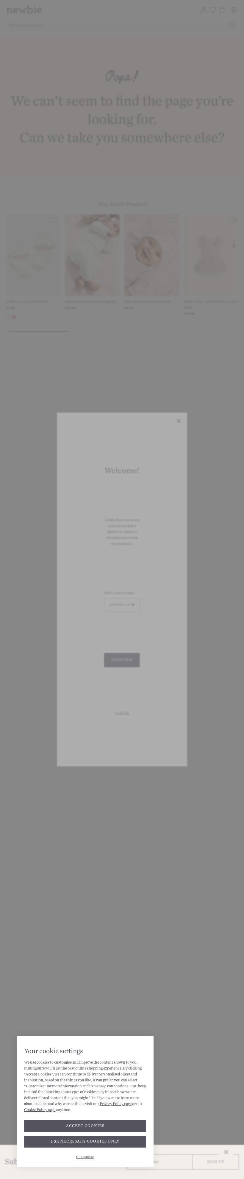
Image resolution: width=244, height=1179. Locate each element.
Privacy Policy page (116, 1104)
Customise (85, 1157)
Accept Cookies (85, 1126)
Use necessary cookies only (85, 1141)
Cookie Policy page (39, 1110)
